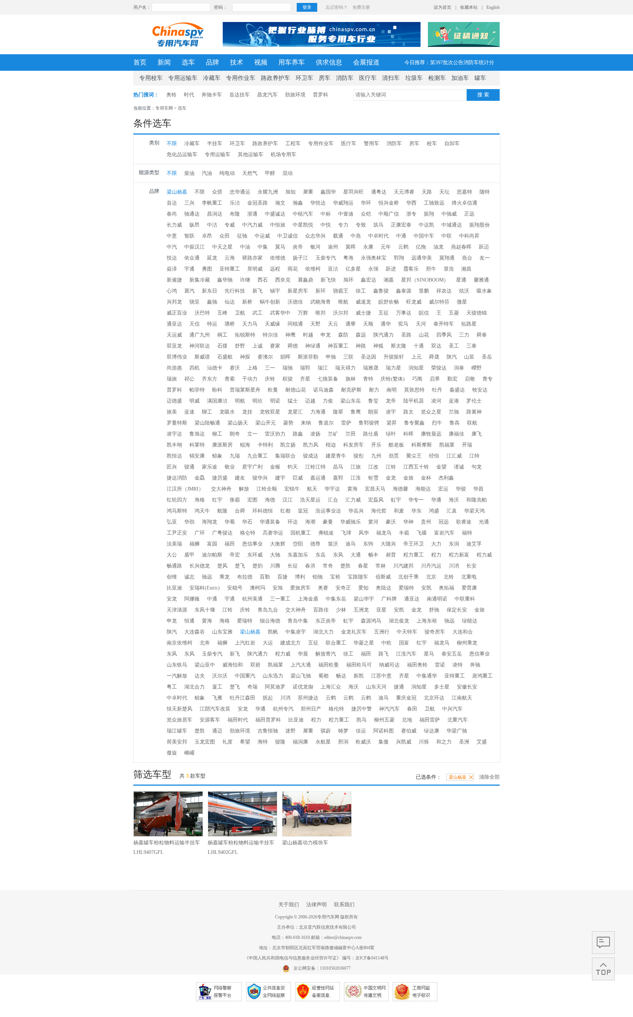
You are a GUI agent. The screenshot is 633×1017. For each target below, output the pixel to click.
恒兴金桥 (388, 203)
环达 (293, 522)
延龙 (212, 258)
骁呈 (194, 302)
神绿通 (313, 346)
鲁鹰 (356, 412)
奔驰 (475, 665)
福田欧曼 (328, 665)
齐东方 (209, 379)
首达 (172, 203)
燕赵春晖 (461, 247)
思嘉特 (464, 192)
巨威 (298, 478)
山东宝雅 (222, 632)
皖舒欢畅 (388, 302)
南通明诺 (437, 599)
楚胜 (345, 566)
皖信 (424, 313)
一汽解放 (177, 676)
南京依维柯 (179, 643)
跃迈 (484, 247)
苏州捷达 (308, 698)
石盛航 (225, 357)
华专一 (416, 500)
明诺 (275, 401)
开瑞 (467, 445)
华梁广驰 (457, 731)
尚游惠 (174, 368)
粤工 (172, 687)
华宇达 (332, 489)
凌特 (457, 665)
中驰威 (449, 214)
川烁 (424, 742)
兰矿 (333, 434)
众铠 (366, 214)
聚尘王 (414, 456)
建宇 (280, 478)
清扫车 (391, 78)
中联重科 (465, 599)
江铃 (391, 467)
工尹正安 (177, 533)
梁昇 (391, 423)
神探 (245, 357)
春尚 (172, 214)
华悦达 (318, 203)
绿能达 (469, 621)
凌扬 (315, 434)
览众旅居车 (179, 720)
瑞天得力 (345, 368)
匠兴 (172, 467)
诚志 (189, 577)
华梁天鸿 (474, 511)
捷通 (399, 687)
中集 (263, 247)
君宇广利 (252, 467)
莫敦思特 (414, 390)
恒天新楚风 (179, 709)
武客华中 (280, 313)
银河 (315, 247)
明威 (194, 401)
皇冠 (303, 511)
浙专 (411, 214)
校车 (432, 143)
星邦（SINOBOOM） (425, 280)
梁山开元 (265, 423)
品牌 (212, 62)
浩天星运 (310, 500)
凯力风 (310, 445)
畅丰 (373, 555)
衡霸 (235, 500)
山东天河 (376, 687)
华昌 (478, 489)
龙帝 (391, 401)
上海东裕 (427, 621)
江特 (474, 456)
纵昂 (194, 225)
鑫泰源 (403, 291)
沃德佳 (295, 302)
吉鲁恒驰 (268, 731)
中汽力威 (252, 225)
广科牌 (389, 599)
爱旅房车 (300, 588)
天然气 (250, 173)
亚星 (381, 610)
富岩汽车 (444, 533)
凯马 (361, 720)
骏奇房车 (435, 632)
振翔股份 (479, 225)
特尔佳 (270, 335)
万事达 (403, 313)
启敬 (470, 379)
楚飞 (240, 566)
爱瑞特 (406, 588)
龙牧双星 (270, 412)
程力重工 (413, 555)
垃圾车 (414, 78)
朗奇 (235, 434)
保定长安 (457, 610)
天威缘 (272, 324)
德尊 (315, 544)
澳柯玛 (257, 588)
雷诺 (440, 665)
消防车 (344, 78)
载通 (338, 236)
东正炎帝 (325, 621)
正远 (469, 214)
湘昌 (466, 269)
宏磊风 (376, 500)
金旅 (408, 478)
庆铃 (270, 379)
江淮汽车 (406, 654)
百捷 (282, 577)
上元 (416, 357)
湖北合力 (194, 687)
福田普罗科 (268, 720)
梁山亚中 (205, 665)
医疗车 (368, 78)
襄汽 (189, 291)
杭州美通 (252, 599)
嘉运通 (318, 478)
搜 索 (483, 95)
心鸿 (172, 291)
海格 (200, 500)
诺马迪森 (323, 390)
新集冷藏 (199, 280)
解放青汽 (325, 654)
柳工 (217, 434)
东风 (338, 555)
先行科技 (235, 291)
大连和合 (462, 632)
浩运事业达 (328, 511)
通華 (350, 324)
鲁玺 (373, 401)
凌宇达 (174, 434)
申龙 (326, 335)
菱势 (288, 423)
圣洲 (464, 742)
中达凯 (426, 225)
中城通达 (451, 225)
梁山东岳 (350, 401)
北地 (407, 720)
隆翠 (338, 412)
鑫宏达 (368, 280)
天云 (333, 324)
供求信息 (329, 62)
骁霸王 (340, 291)
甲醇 (270, 173)
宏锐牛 (292, 489)
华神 (408, 522)
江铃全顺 (266, 489)
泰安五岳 (451, 654)
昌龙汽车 (267, 95)
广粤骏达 (222, 533)
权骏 (287, 379)
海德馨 (400, 489)
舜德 (293, 346)
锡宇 (275, 291)
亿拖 (421, 247)
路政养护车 (275, 78)
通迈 (217, 731)
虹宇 (396, 500)
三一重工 (280, 599)
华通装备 (270, 522)
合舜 (240, 511)
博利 (300, 577)
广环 (200, 533)
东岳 (320, 555)
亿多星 (353, 269)
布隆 (235, 214)
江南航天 (462, 698)
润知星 (416, 368)
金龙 (391, 478)
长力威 (174, 225)
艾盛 (482, 742)
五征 (383, 313)
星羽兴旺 (353, 192)
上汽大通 (300, 665)
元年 (386, 247)
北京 (431, 577)
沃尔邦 (340, 313)
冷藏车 (212, 78)
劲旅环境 (295, 95)
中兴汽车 (452, 709)
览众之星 (431, 412)
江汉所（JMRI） (185, 489)
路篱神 (474, 412)
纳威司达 (389, 665)
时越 (308, 335)
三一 (270, 368)
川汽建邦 (403, 566)
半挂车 (214, 143)
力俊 (328, 401)
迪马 (350, 544)
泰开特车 (443, 324)
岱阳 (298, 544)
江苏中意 (381, 676)
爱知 (363, 588)
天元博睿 (404, 192)
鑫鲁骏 (381, 291)
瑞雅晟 (370, 368)
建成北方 (290, 643)
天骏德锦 (476, 313)
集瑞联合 (285, 456)
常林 (380, 566)
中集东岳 (336, 599)
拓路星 (469, 324)
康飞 (476, 434)
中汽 (172, 247)
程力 (436, 555)
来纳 (306, 423)
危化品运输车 (182, 154)
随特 (485, 192)
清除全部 (489, 777)
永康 (368, 247)
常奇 (328, 566)
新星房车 (298, 291)
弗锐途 (326, 533)
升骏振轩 (394, 357)
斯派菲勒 (308, 357)
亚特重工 (229, 269)
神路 (361, 346)
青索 (230, 379)
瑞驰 (287, 368)
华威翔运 (343, 203)
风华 (364, 533)
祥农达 (444, 291)
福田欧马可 (359, 665)
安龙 (172, 599)
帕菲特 (197, 390)
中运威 (262, 236)
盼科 (217, 390)
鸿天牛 (202, 511)
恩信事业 (252, 544)
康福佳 (456, 434)
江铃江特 (315, 467)
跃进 (391, 269)
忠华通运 (240, 192)
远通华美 (421, 258)
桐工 (222, 335)
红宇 (217, 500)
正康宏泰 (401, 225)
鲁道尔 (326, 423)
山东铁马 (177, 665)
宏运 (443, 489)
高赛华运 (273, 533)
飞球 (346, 533)
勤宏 (452, 379)
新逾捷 (174, 280)
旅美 (172, 412)
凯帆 (273, 632)
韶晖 (285, 357)
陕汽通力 (383, 335)
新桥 (247, 302)
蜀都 (323, 676)
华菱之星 (363, 643)
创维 (172, 577)
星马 (429, 654)
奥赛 (323, 588)
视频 (260, 62)
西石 (263, 280)
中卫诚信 (287, 236)
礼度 (227, 742)
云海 (230, 258)
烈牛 (437, 423)
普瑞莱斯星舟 (245, 390)
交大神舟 (221, 489)
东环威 (255, 555)
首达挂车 (239, 95)
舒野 (240, 346)
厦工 (217, 687)
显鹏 (424, 291)
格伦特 (336, 709)
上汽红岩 (245, 643)
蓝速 (189, 412)
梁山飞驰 (300, 676)
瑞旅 (172, 379)
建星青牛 (336, 456)
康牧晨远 (431, 434)
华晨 (303, 654)
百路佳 (321, 610)
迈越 (310, 401)
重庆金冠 (406, 698)
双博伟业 (177, 357)
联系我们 (344, 904)
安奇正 (343, 588)
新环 (320, 291)
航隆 (222, 511)
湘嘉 (389, 280)
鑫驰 (212, 302)
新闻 (164, 62)
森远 (361, 335)
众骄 (217, 192)
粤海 (348, 258)
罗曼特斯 (177, 423)
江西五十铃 (416, 467)
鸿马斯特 (177, 511)
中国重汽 (245, 676)
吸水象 (484, 291)
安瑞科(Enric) (204, 588)
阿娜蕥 (192, 599)
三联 (348, 357)
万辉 (303, 313)
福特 (467, 533)
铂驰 (317, 577)
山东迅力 (273, 676)
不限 (172, 143)
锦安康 (197, 456)
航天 (312, 489)
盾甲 (189, 555)
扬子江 (300, 258)
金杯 (426, 478)
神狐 (378, 346)
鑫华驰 (225, 280)
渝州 (333, 247)
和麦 (399, 511)
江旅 (356, 467)
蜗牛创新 (270, 302)
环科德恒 (262, 511)
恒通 (189, 621)
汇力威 (353, 500)
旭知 (290, 192)
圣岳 (487, 357)
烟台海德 (270, 621)
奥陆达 (383, 588)
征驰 (242, 236)
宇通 (189, 269)
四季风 (444, 335)
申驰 (331, 357)
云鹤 (403, 247)
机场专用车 (283, 154)
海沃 (454, 500)
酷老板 (396, 445)
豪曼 (328, 522)
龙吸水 (227, 412)
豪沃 (391, 522)
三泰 (471, 346)
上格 (252, 368)
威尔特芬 (439, 302)
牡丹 (437, 390)
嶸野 (476, 368)
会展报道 (366, 62)
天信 (194, 324)
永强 (373, 269)
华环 (366, 203)
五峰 (222, 313)
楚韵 (257, 566)
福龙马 (384, 533)
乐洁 (235, 203)
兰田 (350, 434)
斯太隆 (398, 346)
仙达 (230, 302)
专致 (361, 225)
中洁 (212, 225)
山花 (424, 335)
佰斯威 (383, 577)
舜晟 (434, 357)
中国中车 (424, 236)
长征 (293, 566)
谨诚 (459, 467)
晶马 (338, 467)
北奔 (205, 643)
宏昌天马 (375, 489)
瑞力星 (393, 368)
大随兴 (388, 544)
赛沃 (235, 368)
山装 (469, 357)
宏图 (252, 500)
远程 (275, 269)
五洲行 (381, 632)
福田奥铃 (417, 665)
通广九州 (199, 335)
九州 (376, 456)
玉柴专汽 (325, 258)
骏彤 (358, 456)
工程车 (293, 143)
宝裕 (335, 577)
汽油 (207, 173)
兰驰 (454, 412)
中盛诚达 (275, 214)
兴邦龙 (174, 302)
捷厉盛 (219, 478)
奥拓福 (446, 588)
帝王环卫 (413, 544)
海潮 (310, 522)
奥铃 (171, 95)
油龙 (438, 247)
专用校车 (151, 78)
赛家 (275, 346)
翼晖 (350, 247)
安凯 (426, 588)
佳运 (361, 731)
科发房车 (353, 445)
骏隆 (280, 742)
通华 (386, 324)
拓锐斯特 (245, 335)
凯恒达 (174, 456)
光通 (484, 522)
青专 (487, 379)
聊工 (207, 412)
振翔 (429, 214)
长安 (471, 566)
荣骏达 (439, 368)
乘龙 (224, 577)
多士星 (441, 687)
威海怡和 (232, 665)
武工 (257, 313)
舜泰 (482, 335)
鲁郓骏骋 (369, 423)
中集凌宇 (295, 632)
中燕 (356, 236)
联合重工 (336, 643)
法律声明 (316, 904)
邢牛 (431, 269)
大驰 (275, 555)
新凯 (358, 676)
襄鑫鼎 (305, 280)
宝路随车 (358, 577)
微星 (462, 302)
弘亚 (172, 522)
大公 (172, 555)
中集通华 (427, 676)
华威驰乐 (350, 522)
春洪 (310, 566)
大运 (268, 643)
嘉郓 (338, 478)
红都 (285, 511)
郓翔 (399, 258)
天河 (421, 324)
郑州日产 (311, 709)
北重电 (469, 577)
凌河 (436, 401)
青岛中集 (298, 621)
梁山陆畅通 (207, 423)
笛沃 (333, 544)
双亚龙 (174, 346)
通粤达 (378, 192)
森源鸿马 (371, 621)
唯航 (343, 302)
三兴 (189, 203)
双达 (436, 346)
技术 (236, 62)
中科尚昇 (469, 236)
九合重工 (257, 456)
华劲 (189, 522)
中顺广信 (388, 214)
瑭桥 (230, 324)
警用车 (371, 143)
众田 (224, 236)
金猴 (275, 467)
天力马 (250, 324)
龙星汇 (295, 412)
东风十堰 (205, 610)
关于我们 (288, 904)
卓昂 (207, 236)
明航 (240, 401)
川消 (454, 566)
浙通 (252, 214)
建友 (240, 478)
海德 (270, 500)
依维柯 (313, 269)
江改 (373, 467)
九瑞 (235, 456)
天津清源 (177, 610)
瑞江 (323, 368)
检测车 (437, 78)
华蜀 (230, 522)
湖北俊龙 (399, 621)
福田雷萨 (429, 720)
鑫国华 (328, 192)
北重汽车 (457, 720)
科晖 (408, 434)
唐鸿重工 (482, 676)
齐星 (305, 379)
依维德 (277, 258)
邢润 (343, 742)
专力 (343, 225)
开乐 (376, 445)
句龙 (476, 467)
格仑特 (247, 533)
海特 (263, 742)
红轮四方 (177, 500)
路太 (408, 412)
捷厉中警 (361, 709)
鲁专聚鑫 (414, 423)
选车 (188, 62)
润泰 (459, 368)
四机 (194, 368)
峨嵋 (189, 753)
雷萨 (346, 423)
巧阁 (417, 379)
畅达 (341, 676)
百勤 (265, 577)
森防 (343, 335)
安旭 (278, 588)
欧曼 (273, 390)
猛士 (293, 401)
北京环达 (434, 698)
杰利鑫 (446, 478)
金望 (441, 467)
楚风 (222, 566)
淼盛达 (457, 390)
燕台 (467, 258)
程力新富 (459, 555)
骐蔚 (326, 731)
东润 (454, 544)
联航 (472, 423)
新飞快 (328, 280)
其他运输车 (250, 154)
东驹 (368, 544)
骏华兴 (260, 478)
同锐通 (295, 324)
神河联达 (199, 346)
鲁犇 (454, 423)
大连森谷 (194, 632)
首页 (140, 62)
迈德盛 (174, 401)
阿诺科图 (383, 731)
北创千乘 (408, 577)
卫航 (240, 313)
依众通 (192, 258)
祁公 (189, 379)
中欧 (386, 643)
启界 (435, 379)
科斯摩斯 (421, 445)
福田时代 (237, 720)
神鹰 (290, 335)
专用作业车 (240, 78)
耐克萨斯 (351, 390)
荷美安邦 (177, 742)
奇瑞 (252, 687)
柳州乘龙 (467, 643)
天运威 (174, 335)
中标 (326, 214)
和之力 (444, 742)
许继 (245, 280)
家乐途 (209, 467)
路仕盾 (370, 434)
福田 (230, 544)
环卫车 (304, 78)
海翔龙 (209, 522)
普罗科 (320, 95)
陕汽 (452, 357)
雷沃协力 (275, 434)
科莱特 (197, 445)
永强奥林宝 (373, 258)
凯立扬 (288, 445)
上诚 (257, 346)
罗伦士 (474, 401)
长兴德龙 (199, 566)
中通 (401, 236)
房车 (324, 78)
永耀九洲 (268, 192)
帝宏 (235, 555)
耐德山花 (295, 390)
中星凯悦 (303, 225)
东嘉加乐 (298, 555)
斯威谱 (202, 357)
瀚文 (280, 203)
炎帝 (298, 247)
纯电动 (227, 173)
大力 (436, 544)
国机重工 (300, 533)
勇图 (207, 269)
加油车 (460, 78)
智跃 (189, 236)
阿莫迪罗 (275, 687)
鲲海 (245, 445)
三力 (464, 335)
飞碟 (422, 533)
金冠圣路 (257, 203)
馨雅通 (481, 280)
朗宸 (373, 412)
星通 (461, 280)
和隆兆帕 (476, 500)
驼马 (403, 324)
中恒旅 (277, 225)
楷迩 (331, 445)
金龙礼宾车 (354, 632)
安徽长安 (467, 687)
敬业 (230, 467)
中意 (172, 236)
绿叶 (391, 434)
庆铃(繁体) (393, 379)
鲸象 (217, 456)
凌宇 (391, 412)
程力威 (484, 555)
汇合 (333, 500)
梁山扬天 (237, 423)
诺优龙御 (303, 687)
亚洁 (333, 269)
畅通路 (174, 566)
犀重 (308, 192)
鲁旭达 (197, 434)
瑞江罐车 (177, 731)
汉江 (287, 500)
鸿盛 (434, 511)
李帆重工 (212, 203)
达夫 (200, 676)
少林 (341, 610)
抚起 (268, 698)
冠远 (443, 522)
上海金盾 (308, 599)
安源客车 (210, 720)
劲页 (394, 456)
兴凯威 (403, 742)
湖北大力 (323, 632)
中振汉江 (194, 247)
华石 (247, 522)
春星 (363, 566)
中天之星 (222, 247)
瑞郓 (305, 368)
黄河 (373, 522)
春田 (412, 709)
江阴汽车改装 (215, 709)
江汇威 (454, 456)
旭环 (348, 280)
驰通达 (192, 214)
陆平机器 (413, 401)
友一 (485, 258)
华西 (411, 203)
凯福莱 (447, 445)
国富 (404, 643)
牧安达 (480, 390)
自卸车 (452, 143)
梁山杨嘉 (250, 632)
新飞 (257, 291)
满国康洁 (217, 401)
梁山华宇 (363, 599)
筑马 (378, 225)
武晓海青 (320, 302)
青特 (368, 379)
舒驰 (434, 610)
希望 (245, 742)
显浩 (449, 269)
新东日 (209, 291)
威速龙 (363, 302)
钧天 (293, 467)
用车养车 (291, 62)
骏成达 (310, 456)
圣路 (406, 335)
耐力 (374, 390)
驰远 (207, 577)
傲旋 (172, 753)
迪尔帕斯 (212, 555)
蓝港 (454, 401)
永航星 (323, 742)
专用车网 (164, 108)
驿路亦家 (252, 258)
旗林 (350, 379)
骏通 (189, 467)
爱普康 (469, 588)
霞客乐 (411, 269)
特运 (212, 324)
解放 (244, 489)
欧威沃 (363, 742)
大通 (356, 555)
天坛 (444, 192)
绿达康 (431, 731)
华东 (416, 511)
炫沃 (464, 291)
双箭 (255, 665)
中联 (446, 236)
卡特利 (265, 445)
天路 (427, 192)
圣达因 (368, 357)
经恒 (434, 456)
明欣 (257, 401)
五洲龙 (361, 610)
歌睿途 (463, 522)
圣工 (454, 346)
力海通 (318, 412)
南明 (391, 390)
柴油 (189, 173)
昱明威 (255, 269)
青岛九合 (268, 610)
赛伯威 (409, 731)
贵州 (426, 522)
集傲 (383, 742)
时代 (189, 95)
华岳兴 (356, 511)
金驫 (200, 478)
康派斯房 (222, 445)
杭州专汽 (283, 709)
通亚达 (174, 324)
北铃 (449, 577)
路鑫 (298, 434)
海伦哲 (378, 511)
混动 (287, 173)
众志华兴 (315, 236)
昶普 (391, 555)
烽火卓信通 (464, 203)
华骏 (461, 489)
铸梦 (343, 731)
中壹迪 (345, 214)
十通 (419, 346)
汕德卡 (214, 368)
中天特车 (407, 632)
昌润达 (214, 214)
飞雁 (217, 698)
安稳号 (235, 588)
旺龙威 (414, 302)
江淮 (356, 478)
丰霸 (404, 533)
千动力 (250, 379)
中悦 (326, 225)
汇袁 (452, 511)
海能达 (423, 489)
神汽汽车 (389, 709)
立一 (252, 434)
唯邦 (320, 313)
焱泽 (172, 269)
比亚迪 (174, 588)
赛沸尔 (265, 357)
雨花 (293, 269)
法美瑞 (174, 544)
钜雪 (373, 478)
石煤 (222, 346)
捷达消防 (177, 478)
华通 (436, 500)
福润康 (300, 742)
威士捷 (363, 313)
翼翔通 (447, 258)
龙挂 (247, 412)
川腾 (275, 566)
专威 (230, 225)
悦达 (172, 258)
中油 (245, 247)
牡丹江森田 (242, 698)
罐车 (480, 78)
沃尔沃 (219, 676)
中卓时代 (378, 236)
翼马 (280, 247)
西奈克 (282, 280)
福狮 (194, 544)
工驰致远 (434, 203)
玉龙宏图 (205, 742)
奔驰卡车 (211, 95)
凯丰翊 (174, 445)
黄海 (352, 489)
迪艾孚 (474, 544)
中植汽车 (303, 214)
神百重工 (338, 346)
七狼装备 (328, 379)
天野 (315, 324)
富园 (212, 544)
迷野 (290, 731)
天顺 (368, 324)
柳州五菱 (384, 720)
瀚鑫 (298, 203)
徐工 (361, 291)
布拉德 (244, 577)
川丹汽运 (431, 566)
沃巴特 (202, 313)
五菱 (454, 313)
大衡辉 (277, 544)
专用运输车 (182, 78)
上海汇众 (331, 687)
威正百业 (177, 313)
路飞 (383, 654)
